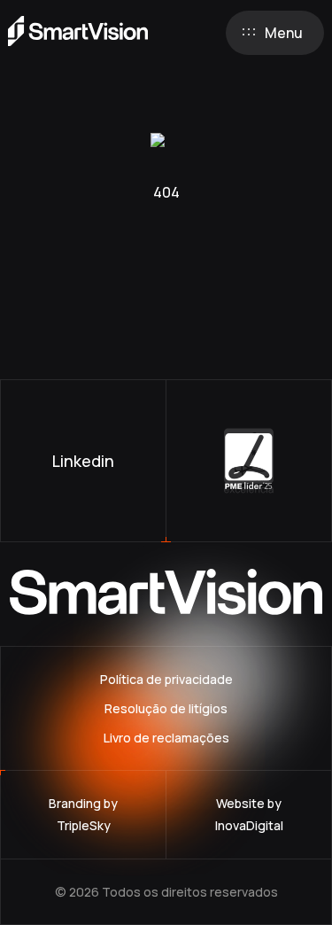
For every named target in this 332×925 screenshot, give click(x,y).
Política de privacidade (166, 679)
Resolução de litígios (166, 708)
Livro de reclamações (166, 737)
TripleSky (84, 825)
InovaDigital (249, 825)
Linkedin (83, 460)
